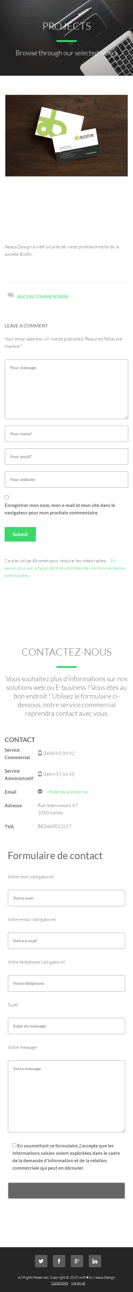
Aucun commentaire (43, 296)
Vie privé (78, 1283)
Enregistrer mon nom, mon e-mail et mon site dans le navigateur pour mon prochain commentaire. (60, 508)
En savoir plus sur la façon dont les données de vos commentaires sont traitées (65, 568)
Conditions (59, 1283)
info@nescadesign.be (67, 792)
